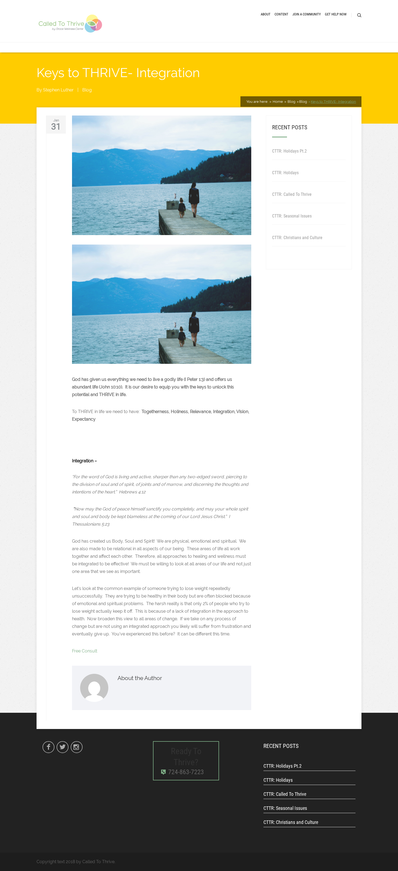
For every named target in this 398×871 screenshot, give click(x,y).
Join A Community (306, 14)
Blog (87, 90)
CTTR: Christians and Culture (297, 237)
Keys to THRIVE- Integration (333, 102)
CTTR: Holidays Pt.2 (289, 151)
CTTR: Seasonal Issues (292, 216)
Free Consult (84, 651)
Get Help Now (336, 14)
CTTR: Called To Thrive (292, 194)
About (265, 14)
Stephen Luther (58, 90)
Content (281, 14)
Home (277, 102)
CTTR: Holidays (285, 172)
